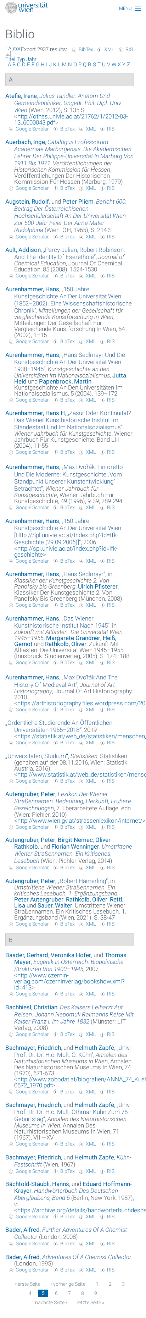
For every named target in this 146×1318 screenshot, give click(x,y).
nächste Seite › (51, 1302)
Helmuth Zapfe (94, 1047)
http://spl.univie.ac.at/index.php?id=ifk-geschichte (66, 551)
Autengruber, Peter (30, 794)
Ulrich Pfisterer (98, 586)
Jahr (31, 59)
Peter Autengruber (38, 899)
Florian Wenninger (75, 846)
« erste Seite (27, 1284)
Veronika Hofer (71, 955)
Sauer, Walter (55, 905)
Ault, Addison (23, 249)
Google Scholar (32, 129)
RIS (129, 49)
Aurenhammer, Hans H (35, 413)
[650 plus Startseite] (73, 8)
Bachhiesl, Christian (31, 1007)
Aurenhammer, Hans (32, 289)
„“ (69, 253)
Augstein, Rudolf (27, 201)
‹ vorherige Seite (68, 1284)
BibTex (86, 49)
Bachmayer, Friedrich (33, 1047)
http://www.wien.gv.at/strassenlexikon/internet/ (79, 820)
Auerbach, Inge (25, 141)
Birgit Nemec (75, 839)
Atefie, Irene (21, 95)
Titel (10, 59)
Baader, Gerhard (26, 955)
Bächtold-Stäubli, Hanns (37, 1183)
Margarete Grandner (73, 637)
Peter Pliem (78, 201)
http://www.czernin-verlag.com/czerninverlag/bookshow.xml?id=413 (69, 981)
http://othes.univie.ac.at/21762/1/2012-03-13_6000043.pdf (71, 119)
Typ (21, 59)
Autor (14, 48)
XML (109, 49)
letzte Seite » (90, 1302)
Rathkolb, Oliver (65, 643)
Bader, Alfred (22, 1229)
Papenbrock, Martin (65, 381)
